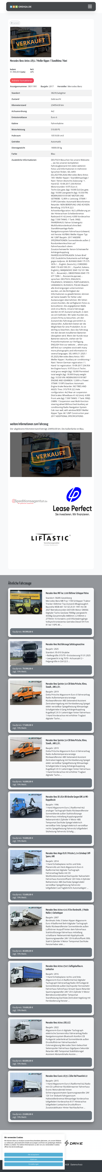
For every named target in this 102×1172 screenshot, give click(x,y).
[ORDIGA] (22, 6)
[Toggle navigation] (90, 6)
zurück (16, 23)
